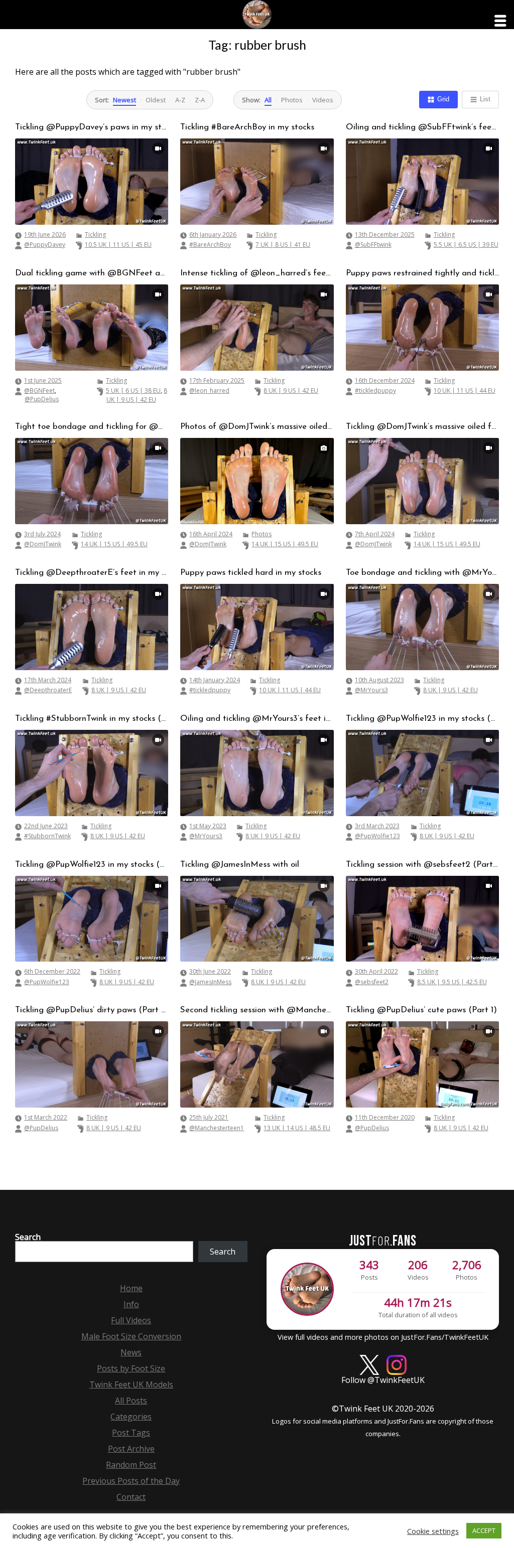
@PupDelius (42, 399)
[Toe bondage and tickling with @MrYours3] (422, 627)
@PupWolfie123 (377, 836)
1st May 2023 (207, 826)
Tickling (95, 234)
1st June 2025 (43, 380)
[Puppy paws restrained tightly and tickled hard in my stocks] (422, 327)
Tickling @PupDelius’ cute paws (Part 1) (421, 1010)
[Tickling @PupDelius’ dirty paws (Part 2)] (91, 1064)
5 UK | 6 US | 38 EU (133, 390)
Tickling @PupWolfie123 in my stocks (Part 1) (91, 864)
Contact (131, 1496)
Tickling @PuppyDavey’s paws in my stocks (91, 127)
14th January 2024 (214, 680)
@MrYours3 (371, 690)
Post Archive (131, 1448)
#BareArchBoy (210, 244)
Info (131, 1304)
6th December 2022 (52, 971)
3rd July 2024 (42, 534)
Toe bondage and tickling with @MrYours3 (422, 572)
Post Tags (131, 1432)
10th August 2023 (379, 680)
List (485, 99)
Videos (322, 99)
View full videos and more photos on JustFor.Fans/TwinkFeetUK (383, 1337)
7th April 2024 (375, 534)
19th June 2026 (45, 234)
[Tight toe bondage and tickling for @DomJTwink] (91, 481)
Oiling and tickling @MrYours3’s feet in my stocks (256, 718)
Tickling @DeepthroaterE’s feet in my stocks (91, 572)
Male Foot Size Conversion (131, 1336)
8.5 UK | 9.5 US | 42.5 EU (452, 982)
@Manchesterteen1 (216, 1128)
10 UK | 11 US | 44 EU (464, 390)
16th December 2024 (385, 380)
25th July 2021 (208, 1117)
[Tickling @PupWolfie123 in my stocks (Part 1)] (91, 919)
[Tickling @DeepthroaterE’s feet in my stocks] (91, 627)
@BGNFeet (39, 390)
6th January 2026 (212, 234)
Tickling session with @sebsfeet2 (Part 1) (422, 864)
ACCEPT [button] (483, 1530)
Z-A (200, 99)
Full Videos (131, 1320)
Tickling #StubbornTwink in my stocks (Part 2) (91, 718)
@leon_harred (209, 390)
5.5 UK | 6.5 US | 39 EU (466, 244)
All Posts (131, 1400)
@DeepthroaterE (48, 690)
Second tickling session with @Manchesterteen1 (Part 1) (256, 1010)
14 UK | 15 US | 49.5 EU (114, 544)
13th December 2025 (385, 234)
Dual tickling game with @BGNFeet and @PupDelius (91, 273)
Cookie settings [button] (433, 1530)
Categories (131, 1416)
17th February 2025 (216, 380)
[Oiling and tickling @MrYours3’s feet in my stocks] (256, 773)
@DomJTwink (42, 544)
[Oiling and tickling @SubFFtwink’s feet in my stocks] (422, 181)
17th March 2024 (47, 680)
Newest (124, 99)
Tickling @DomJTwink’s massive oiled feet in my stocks (422, 426)
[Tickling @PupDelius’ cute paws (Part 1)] (422, 1064)
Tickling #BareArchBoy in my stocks (247, 127)
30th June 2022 (210, 971)
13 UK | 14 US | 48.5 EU (297, 1128)
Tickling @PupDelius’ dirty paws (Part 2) (91, 1010)
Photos (292, 99)
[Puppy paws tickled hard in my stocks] (256, 627)
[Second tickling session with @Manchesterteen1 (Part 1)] (256, 1064)
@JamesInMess (210, 982)
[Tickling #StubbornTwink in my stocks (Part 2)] (91, 773)
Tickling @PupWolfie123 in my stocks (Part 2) (422, 718)
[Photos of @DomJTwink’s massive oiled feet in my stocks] (256, 481)
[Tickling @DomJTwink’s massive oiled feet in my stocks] (422, 481)
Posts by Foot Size (131, 1368)
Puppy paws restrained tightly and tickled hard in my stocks (422, 273)
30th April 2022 (376, 971)
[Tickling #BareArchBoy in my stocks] (256, 181)
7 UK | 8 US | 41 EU (282, 244)
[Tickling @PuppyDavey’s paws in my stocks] (91, 181)
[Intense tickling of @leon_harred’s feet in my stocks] (256, 327)
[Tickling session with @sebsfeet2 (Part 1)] (422, 919)
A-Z (180, 99)
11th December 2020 (385, 1117)
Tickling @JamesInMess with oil (239, 864)
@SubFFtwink (373, 244)
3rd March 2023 (377, 826)
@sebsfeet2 (372, 982)
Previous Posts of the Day (131, 1480)
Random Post (131, 1464)
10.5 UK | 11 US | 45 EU (118, 244)
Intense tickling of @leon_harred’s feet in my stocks (256, 273)
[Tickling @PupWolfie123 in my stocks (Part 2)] (422, 773)
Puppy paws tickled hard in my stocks (250, 572)
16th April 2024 (210, 534)
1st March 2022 (45, 1117)
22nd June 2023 (46, 826)
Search (28, 1237)
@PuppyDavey (44, 244)
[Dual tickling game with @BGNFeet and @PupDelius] (91, 327)
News (131, 1352)
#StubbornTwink (47, 836)
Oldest (156, 99)
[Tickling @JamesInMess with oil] (256, 919)
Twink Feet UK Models (131, 1384)
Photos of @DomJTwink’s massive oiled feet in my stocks (256, 426)
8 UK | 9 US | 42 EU (136, 395)
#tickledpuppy (375, 390)
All (268, 99)
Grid (443, 99)
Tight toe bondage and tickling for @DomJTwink (91, 426)
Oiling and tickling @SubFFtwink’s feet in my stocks (422, 127)
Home (131, 1288)
